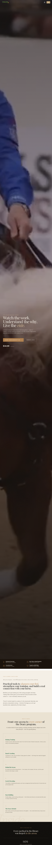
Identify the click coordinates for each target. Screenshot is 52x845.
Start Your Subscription (13, 339)
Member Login (31, 339)
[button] (48, 2)
